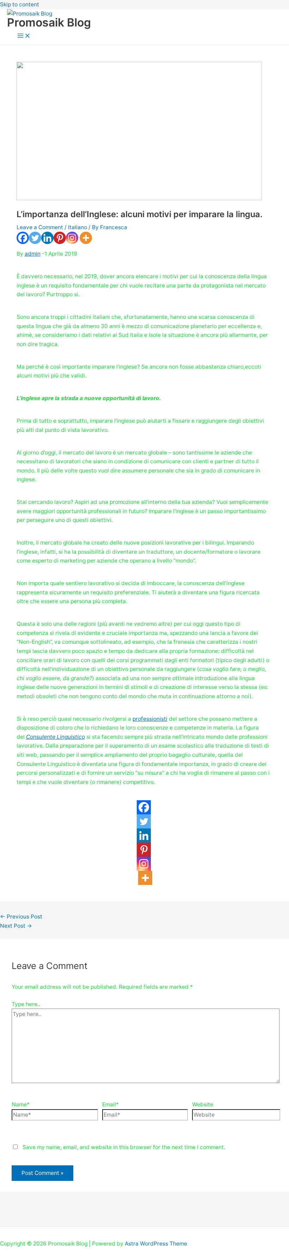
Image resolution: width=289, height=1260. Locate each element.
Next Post (16, 925)
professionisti (150, 718)
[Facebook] (23, 238)
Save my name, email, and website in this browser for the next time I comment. (124, 1147)
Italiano (77, 227)
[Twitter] (35, 238)
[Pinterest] (60, 238)
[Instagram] (72, 238)
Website (202, 1104)
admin (33, 253)
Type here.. (26, 1004)
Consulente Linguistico (55, 736)
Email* (110, 1104)
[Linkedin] (47, 238)
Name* (21, 1104)
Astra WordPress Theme (156, 1243)
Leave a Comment (40, 227)
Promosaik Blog (49, 22)
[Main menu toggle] (24, 36)
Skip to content (19, 4)
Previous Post (21, 916)
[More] (85, 238)
